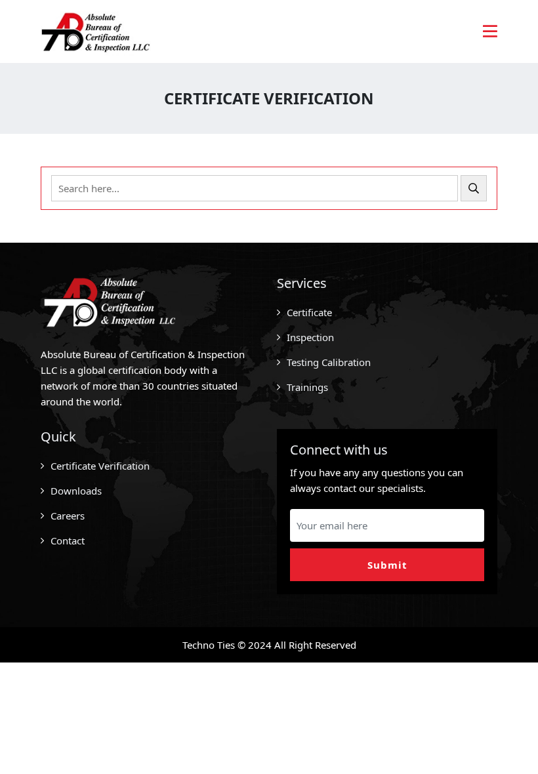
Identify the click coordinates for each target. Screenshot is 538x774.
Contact (68, 540)
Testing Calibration (329, 362)
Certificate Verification (100, 465)
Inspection (310, 337)
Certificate (309, 312)
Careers (68, 515)
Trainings (307, 387)
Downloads (76, 490)
